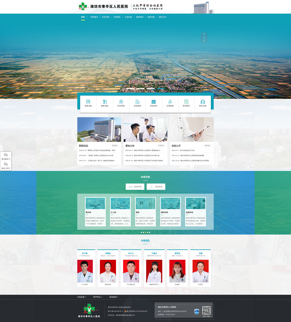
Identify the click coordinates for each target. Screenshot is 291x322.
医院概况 (94, 17)
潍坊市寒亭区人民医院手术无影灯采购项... (144, 161)
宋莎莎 (181, 253)
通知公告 (162, 17)
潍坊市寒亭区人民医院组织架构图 (188, 155)
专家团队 (117, 17)
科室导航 (105, 17)
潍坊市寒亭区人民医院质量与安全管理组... (191, 161)
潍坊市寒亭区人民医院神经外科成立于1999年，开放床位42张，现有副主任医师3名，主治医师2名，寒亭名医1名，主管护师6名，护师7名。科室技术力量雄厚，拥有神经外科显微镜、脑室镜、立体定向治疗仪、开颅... (170, 221)
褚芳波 (135, 253)
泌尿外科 (189, 212)
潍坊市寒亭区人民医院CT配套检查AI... (143, 150)
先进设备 (128, 17)
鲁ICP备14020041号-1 (115, 311)
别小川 (88, 253)
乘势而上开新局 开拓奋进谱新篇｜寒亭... (98, 150)
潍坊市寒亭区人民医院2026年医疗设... (143, 155)
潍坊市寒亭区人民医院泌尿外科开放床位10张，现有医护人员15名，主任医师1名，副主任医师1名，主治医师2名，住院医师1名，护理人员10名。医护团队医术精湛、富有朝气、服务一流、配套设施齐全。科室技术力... (195, 221)
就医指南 (151, 17)
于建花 (111, 253)
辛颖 (158, 253)
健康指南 (139, 17)
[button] (130, 88)
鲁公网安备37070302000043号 (137, 311)
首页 (83, 17)
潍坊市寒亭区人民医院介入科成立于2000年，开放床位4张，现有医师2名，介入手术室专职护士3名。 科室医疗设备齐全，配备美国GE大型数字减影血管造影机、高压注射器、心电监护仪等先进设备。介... (120, 221)
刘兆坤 (204, 253)
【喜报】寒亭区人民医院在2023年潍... (96, 155)
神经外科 (164, 212)
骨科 (137, 212)
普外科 (88, 212)
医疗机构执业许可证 (183, 150)
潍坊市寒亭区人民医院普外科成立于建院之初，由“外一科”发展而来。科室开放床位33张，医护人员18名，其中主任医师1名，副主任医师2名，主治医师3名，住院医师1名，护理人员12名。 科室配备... (95, 221)
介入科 (113, 212)
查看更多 (115, 145)
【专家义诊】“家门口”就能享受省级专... (97, 161)
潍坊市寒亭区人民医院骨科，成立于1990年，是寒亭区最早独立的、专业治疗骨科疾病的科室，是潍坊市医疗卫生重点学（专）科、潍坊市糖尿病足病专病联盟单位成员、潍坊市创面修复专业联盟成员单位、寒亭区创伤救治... (145, 221)
